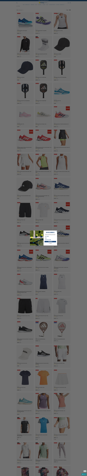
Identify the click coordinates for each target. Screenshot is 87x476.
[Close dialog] (56, 231)
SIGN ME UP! (50, 241)
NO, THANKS (50, 243)
